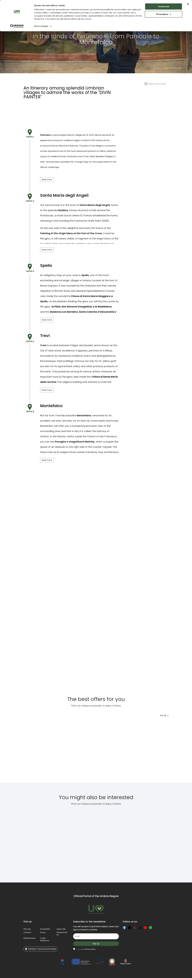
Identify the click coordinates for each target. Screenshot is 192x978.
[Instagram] (134, 927)
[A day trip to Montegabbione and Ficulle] (132, 842)
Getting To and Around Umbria (42, 949)
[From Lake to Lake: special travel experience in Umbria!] (104, 751)
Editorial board (29, 938)
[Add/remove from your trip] (42, 724)
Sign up (96, 943)
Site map (27, 929)
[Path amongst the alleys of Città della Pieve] (61, 842)
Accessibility (45, 929)
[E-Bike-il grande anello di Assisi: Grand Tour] (126, 751)
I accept (86, 949)
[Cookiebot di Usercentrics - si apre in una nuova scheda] (16, 26)
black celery (73, 366)
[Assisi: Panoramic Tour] (34, 751)
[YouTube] (145, 927)
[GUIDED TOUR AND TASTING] (168, 751)
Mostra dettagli (41, 26)
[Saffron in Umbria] (82, 842)
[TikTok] (140, 927)
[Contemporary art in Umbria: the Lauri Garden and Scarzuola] (164, 842)
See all (163, 715)
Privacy (43, 932)
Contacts (27, 932)
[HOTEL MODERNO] (58, 751)
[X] (129, 927)
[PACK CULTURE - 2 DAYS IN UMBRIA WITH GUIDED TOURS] (81, 751)
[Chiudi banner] (188, 4)
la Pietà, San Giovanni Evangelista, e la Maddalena (81, 306)
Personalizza (162, 14)
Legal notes (61, 929)
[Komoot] (150, 927)
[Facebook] (124, 927)
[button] (44, 939)
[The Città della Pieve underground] (36, 842)
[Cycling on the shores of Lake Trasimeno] (104, 842)
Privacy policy (90, 949)
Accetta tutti (163, 6)
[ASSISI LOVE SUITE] (147, 751)
